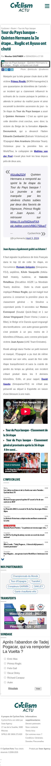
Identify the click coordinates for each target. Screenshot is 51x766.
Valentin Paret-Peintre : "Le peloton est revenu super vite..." (26, 527)
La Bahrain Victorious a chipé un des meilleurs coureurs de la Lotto (26, 518)
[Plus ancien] (2, 559)
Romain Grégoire (25, 267)
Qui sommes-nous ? (34, 734)
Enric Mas (12, 659)
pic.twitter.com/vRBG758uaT (28, 225)
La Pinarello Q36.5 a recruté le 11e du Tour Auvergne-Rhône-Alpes (26, 509)
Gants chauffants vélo (25, 591)
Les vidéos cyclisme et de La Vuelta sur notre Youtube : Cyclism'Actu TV (26, 490)
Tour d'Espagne (18, 581)
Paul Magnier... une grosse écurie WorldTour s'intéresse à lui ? (26, 554)
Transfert (35, 581)
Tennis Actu (30, 731)
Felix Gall (12, 668)
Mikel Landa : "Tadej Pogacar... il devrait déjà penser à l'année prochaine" (26, 544)
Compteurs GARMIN (18, 586)
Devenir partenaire (33, 724)
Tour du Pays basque (27, 28)
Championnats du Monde (25, 576)
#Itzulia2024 (18, 174)
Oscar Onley (13, 673)
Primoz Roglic (18, 81)
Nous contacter (32, 727)
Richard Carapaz (16, 678)
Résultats (13, 688)
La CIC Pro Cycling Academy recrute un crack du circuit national (26, 535)
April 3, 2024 (32, 238)
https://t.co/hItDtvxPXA (24, 221)
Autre (10, 682)
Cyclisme (5, 28)
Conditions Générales (34, 738)
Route (13, 28)
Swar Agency (44, 749)
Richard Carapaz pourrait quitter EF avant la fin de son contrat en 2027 (26, 500)
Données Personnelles (35, 741)
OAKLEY (38, 586)
